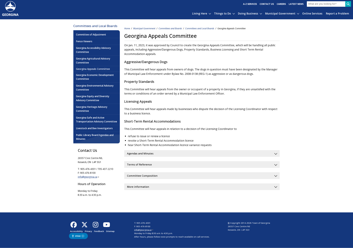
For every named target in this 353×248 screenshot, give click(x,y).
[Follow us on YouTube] (106, 226)
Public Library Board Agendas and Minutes (94, 137)
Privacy (88, 231)
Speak (78, 236)
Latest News (296, 4)
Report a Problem (337, 13)
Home (127, 28)
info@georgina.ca (87, 176)
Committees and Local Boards (95, 26)
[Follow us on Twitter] (85, 226)
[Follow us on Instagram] (96, 226)
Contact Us (267, 4)
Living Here (199, 13)
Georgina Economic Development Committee (95, 77)
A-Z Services (250, 4)
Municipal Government (280, 13)
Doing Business (248, 13)
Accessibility (76, 231)
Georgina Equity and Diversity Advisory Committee (92, 98)
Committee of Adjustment (91, 34)
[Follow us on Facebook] (73, 226)
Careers (281, 4)
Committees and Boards (170, 28)
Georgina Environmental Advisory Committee (94, 87)
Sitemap (110, 231)
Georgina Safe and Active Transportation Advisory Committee (96, 119)
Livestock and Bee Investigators (94, 128)
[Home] (10, 15)
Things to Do (222, 13)
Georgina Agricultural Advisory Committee (93, 60)
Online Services (312, 13)
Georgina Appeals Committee (93, 69)
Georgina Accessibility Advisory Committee (93, 50)
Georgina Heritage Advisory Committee (91, 108)
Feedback (99, 231)
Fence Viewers (84, 41)
